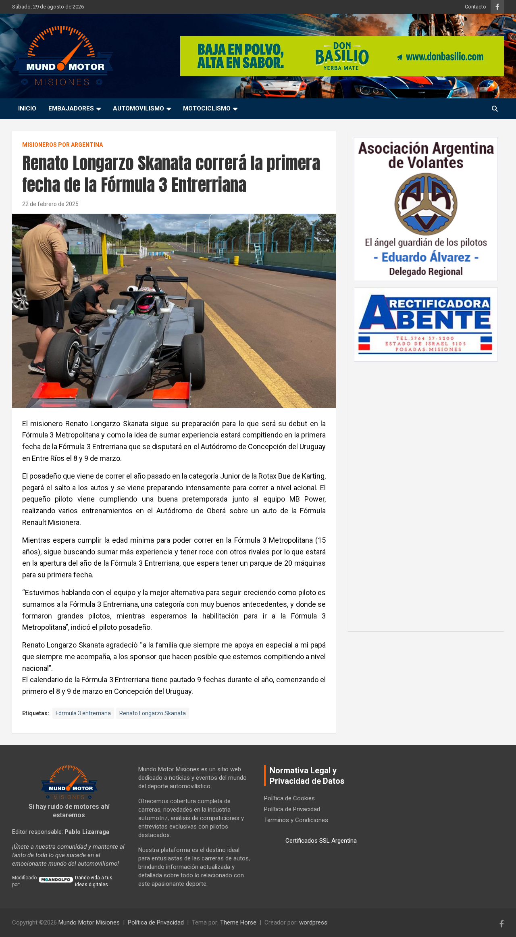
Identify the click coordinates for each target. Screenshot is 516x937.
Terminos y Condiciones (296, 820)
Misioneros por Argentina (62, 145)
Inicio (27, 108)
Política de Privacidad (292, 809)
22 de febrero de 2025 (50, 204)
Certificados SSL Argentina (321, 840)
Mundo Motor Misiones (89, 922)
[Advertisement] (426, 492)
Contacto (475, 7)
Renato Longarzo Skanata (152, 713)
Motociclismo (207, 108)
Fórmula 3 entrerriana (83, 713)
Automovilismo (138, 108)
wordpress (313, 922)
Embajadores (71, 108)
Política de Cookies (289, 798)
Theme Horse (238, 922)
